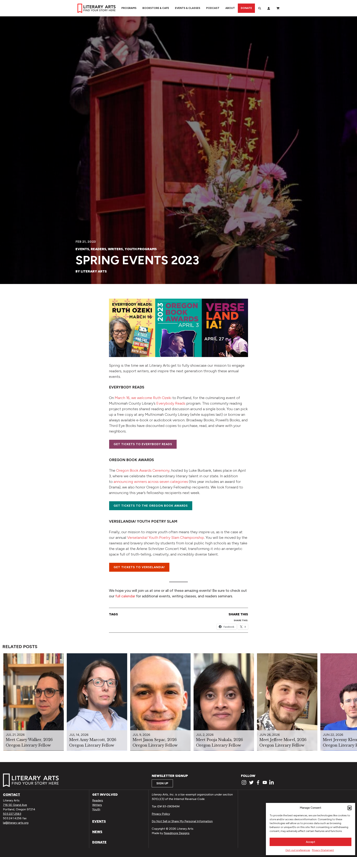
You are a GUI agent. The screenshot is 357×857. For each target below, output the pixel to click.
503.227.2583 (12, 814)
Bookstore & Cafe (155, 8)
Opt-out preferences (297, 850)
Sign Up (162, 783)
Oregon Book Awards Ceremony (143, 470)
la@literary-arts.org (15, 822)
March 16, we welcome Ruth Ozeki (143, 398)
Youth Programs (141, 249)
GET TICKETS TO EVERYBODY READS (143, 444)
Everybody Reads (170, 403)
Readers (98, 249)
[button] (349, 808)
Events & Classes (187, 8)
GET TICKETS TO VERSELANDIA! (139, 567)
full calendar (125, 596)
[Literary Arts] (96, 8)
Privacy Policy (161, 814)
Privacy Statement (323, 850)
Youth (96, 809)
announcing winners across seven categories (151, 481)
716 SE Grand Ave (15, 805)
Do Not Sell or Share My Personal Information (182, 821)
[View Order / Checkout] (278, 8)
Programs (128, 8)
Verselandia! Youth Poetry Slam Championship (165, 537)
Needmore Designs (176, 833)
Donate (246, 8)
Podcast (212, 8)
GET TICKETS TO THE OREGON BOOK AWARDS (151, 505)
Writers (115, 249)
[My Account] (268, 8)
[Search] (259, 8)
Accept (310, 842)
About (230, 8)
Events (82, 249)
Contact (11, 795)
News (97, 832)
